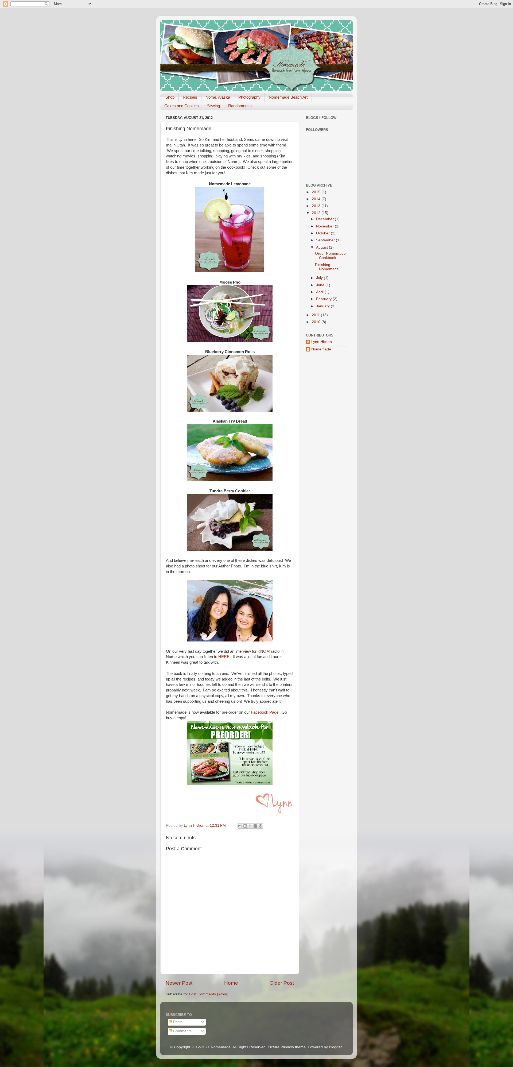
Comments (182, 1031)
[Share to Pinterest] (260, 826)
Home (231, 983)
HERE (224, 657)
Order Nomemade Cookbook (330, 256)
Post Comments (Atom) (208, 994)
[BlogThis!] (245, 826)
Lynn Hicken (321, 342)
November (325, 226)
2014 (316, 199)
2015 (316, 192)
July (320, 278)
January (323, 306)
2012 (316, 213)
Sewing (213, 105)
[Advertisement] (322, 442)
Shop (169, 97)
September (326, 240)
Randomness (240, 105)
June (320, 285)
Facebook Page (264, 712)
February (324, 299)
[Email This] (240, 826)
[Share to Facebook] (255, 826)
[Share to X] (250, 826)
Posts (177, 1022)
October (323, 233)
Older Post (282, 983)
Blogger (335, 1047)
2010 (316, 322)
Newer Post (179, 983)
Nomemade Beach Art (288, 97)
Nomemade (321, 349)
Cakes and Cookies (181, 105)
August (322, 247)
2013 (316, 206)
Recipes (190, 97)
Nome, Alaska (217, 97)
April (320, 292)
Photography (249, 97)
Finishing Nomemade (327, 267)
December (325, 219)
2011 (316, 315)
